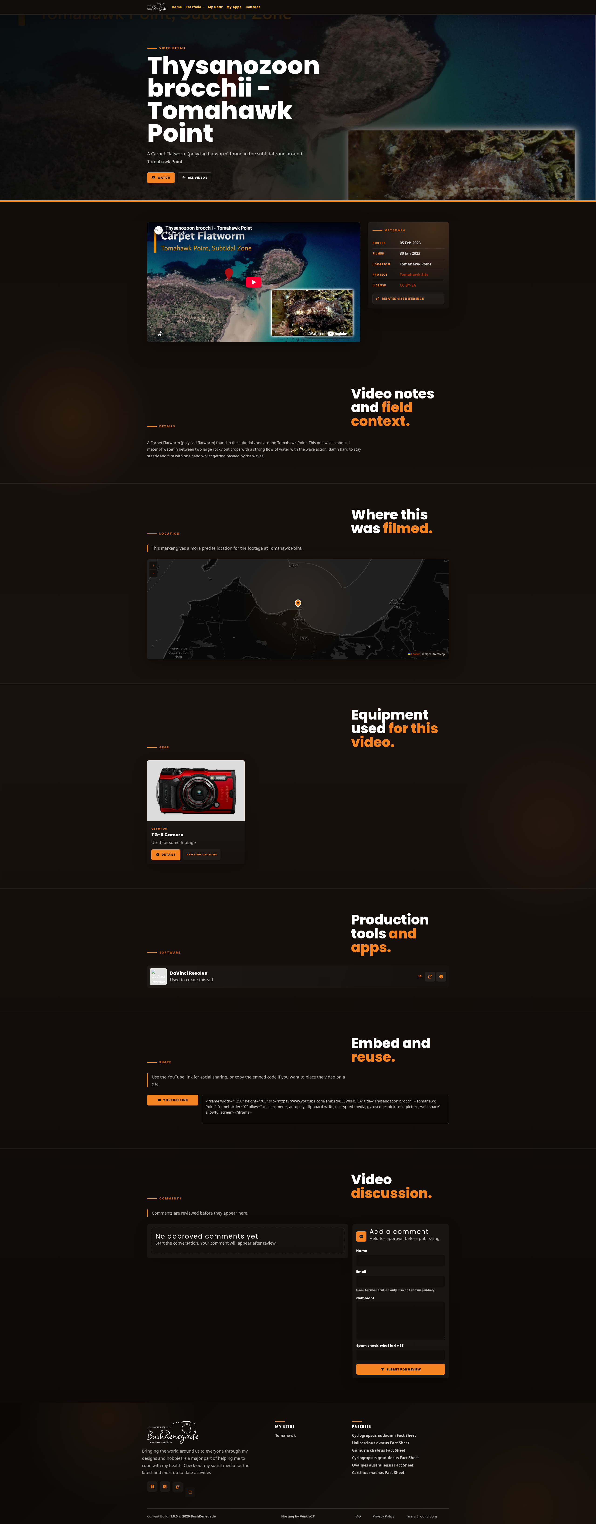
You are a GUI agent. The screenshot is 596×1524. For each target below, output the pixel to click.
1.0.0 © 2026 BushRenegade (193, 1516)
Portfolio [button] (194, 7)
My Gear (215, 7)
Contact (252, 7)
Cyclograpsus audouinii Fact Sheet (384, 1435)
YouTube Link (175, 1100)
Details (169, 855)
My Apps (234, 7)
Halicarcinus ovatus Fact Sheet (380, 1442)
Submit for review (403, 1369)
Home (177, 7)
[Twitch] (178, 1486)
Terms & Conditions (421, 1516)
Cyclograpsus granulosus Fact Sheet (385, 1457)
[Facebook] (152, 1486)
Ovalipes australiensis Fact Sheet (382, 1465)
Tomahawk (285, 1435)
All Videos (197, 178)
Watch (163, 178)
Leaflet (415, 654)
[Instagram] (203, 1486)
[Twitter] (165, 1486)
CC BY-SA (408, 285)
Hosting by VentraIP (298, 1516)
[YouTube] (190, 1486)
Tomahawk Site (414, 274)
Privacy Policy (383, 1516)
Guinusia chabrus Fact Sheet (378, 1450)
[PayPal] (215, 1486)
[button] (298, 604)
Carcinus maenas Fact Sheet (378, 1472)
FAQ (358, 1516)
